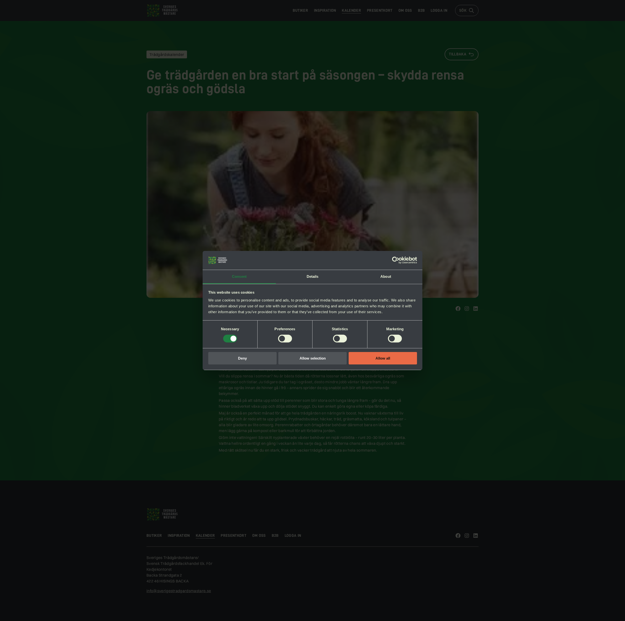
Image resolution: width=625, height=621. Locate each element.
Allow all (382, 358)
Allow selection (313, 358)
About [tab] (385, 276)
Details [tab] (313, 276)
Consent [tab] (239, 276)
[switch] (285, 338)
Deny (242, 358)
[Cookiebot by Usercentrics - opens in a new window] (395, 260)
